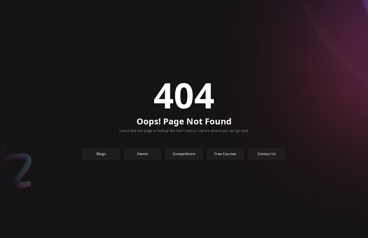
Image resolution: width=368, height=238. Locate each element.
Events (142, 153)
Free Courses (225, 153)
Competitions (184, 153)
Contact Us (267, 153)
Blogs (101, 153)
